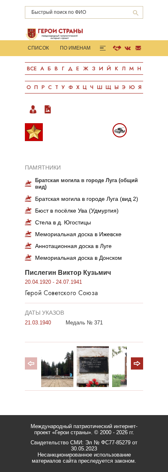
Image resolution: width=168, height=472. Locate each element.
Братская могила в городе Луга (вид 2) (86, 199)
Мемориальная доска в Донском (78, 257)
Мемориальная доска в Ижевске (78, 234)
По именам (75, 48)
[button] (137, 363)
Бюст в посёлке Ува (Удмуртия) (77, 210)
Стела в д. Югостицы (63, 222)
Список (38, 48)
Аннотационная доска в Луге (73, 246)
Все (32, 68)
